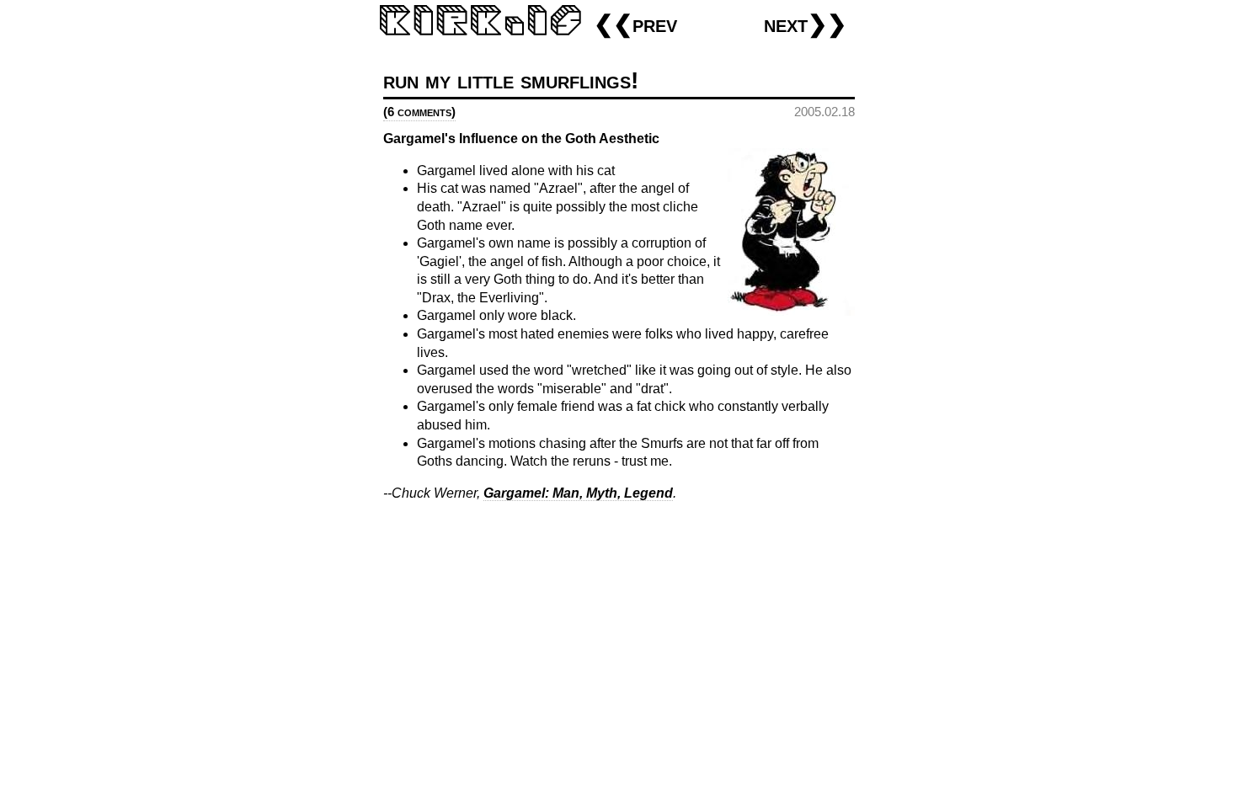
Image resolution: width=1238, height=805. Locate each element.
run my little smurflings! (510, 80)
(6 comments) (419, 111)
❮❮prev (635, 24)
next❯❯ (805, 24)
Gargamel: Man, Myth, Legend (578, 493)
